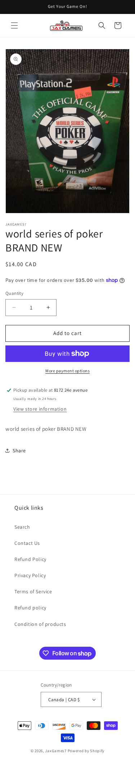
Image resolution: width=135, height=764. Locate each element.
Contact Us (27, 543)
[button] (14, 25)
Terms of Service (33, 591)
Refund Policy (30, 559)
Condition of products (40, 624)
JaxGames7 (55, 750)
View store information (40, 409)
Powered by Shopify (86, 750)
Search (22, 527)
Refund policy (30, 607)
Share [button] (19, 450)
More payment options (67, 370)
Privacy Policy (30, 575)
